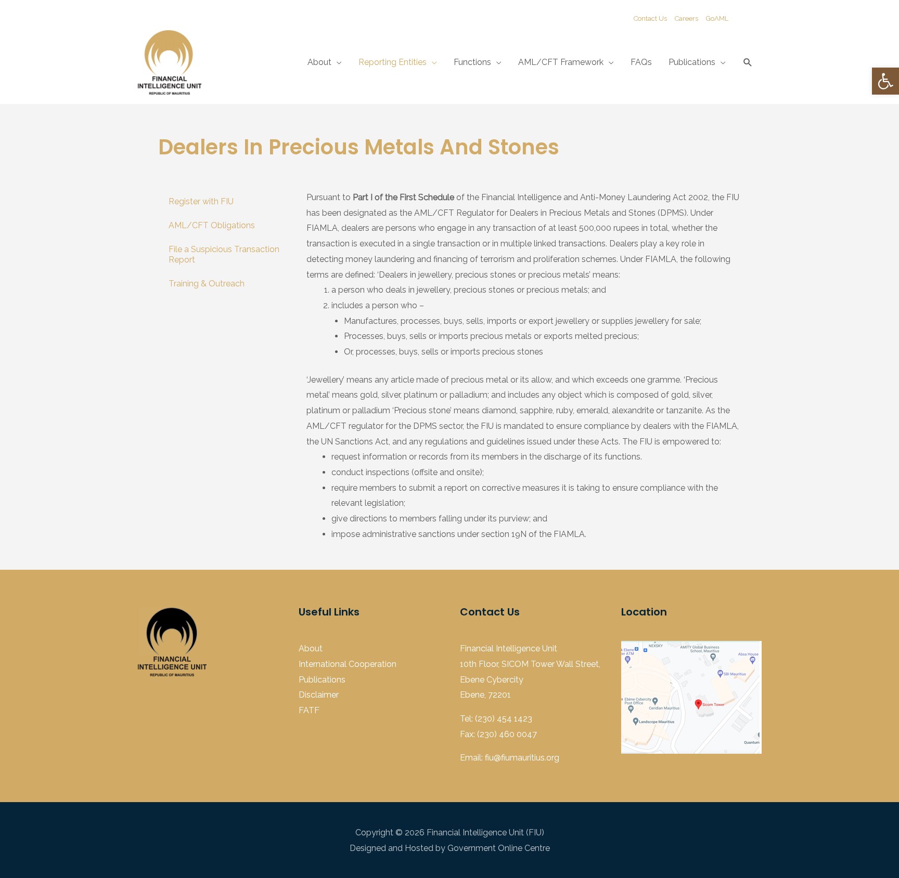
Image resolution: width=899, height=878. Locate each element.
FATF (309, 710)
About (319, 62)
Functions (472, 62)
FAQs (641, 62)
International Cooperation (347, 664)
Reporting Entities (392, 62)
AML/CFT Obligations (212, 225)
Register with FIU (201, 201)
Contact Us (650, 18)
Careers (686, 18)
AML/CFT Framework (560, 62)
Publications (692, 62)
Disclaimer (319, 695)
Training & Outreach (207, 284)
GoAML (717, 18)
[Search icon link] (747, 62)
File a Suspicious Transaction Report (224, 254)
